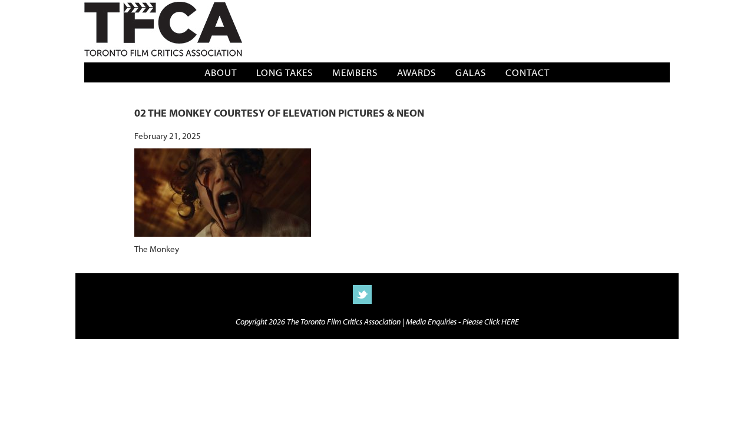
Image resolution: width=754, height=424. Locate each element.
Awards (416, 72)
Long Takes (284, 72)
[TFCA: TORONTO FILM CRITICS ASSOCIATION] (163, 30)
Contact (527, 72)
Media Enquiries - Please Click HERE (462, 321)
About (220, 72)
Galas (470, 72)
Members (355, 72)
